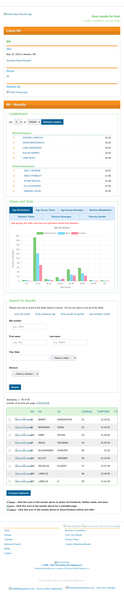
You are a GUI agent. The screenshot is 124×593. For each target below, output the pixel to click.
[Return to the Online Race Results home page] (18, 14)
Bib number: (15, 321)
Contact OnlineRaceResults (78, 544)
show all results (22, 314)
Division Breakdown (100, 210)
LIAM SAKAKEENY (32, 147)
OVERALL (87, 411)
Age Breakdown (21, 210)
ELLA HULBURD (32, 186)
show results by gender (72, 314)
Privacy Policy (72, 539)
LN (58, 411)
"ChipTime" (103, 411)
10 (38, 403)
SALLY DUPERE (32, 170)
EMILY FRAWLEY (33, 175)
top (10, 122)
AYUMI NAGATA (32, 181)
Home (7, 530)
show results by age (45, 314)
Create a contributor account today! (101, 20)
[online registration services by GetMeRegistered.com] (35, 588)
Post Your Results (73, 535)
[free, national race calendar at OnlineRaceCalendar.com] (90, 588)
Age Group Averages (72, 210)
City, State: (14, 352)
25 (43, 403)
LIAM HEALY (29, 158)
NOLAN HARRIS (31, 153)
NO (32, 411)
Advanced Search (12, 544)
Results (7, 535)
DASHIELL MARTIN (33, 137)
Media (7, 549)
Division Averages (61, 216)
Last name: (55, 336)
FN (39, 411)
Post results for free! (106, 16)
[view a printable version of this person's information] (18, 419)
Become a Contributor (75, 530)
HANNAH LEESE (32, 191)
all (47, 403)
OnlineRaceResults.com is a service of (62, 568)
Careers (8, 553)
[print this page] (72, 526)
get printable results (100, 314)
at (25, 122)
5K (7, 76)
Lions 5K (13, 31)
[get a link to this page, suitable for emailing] (101, 526)
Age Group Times (45, 210)
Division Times (26, 216)
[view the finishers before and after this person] (27, 419)
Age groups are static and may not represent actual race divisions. (45, 223)
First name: (15, 336)
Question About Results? (19, 60)
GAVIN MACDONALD (33, 142)
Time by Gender (97, 216)
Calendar (8, 539)
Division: (13, 368)
